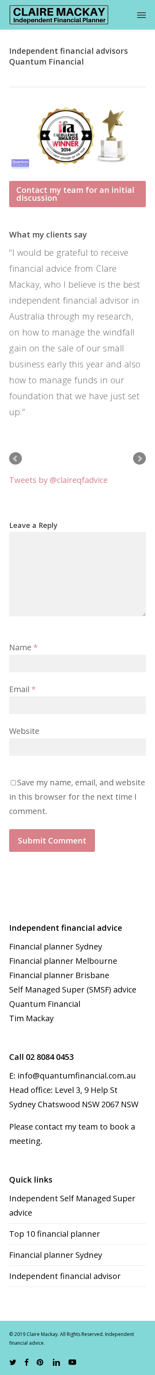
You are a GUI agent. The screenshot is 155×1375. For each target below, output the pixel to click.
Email (22, 689)
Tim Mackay (31, 1018)
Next (139, 458)
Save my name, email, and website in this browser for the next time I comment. (77, 796)
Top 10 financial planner (54, 1233)
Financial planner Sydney (55, 946)
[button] (141, 15)
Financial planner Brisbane (59, 975)
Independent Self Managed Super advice (72, 1205)
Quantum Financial (44, 1003)
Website (24, 731)
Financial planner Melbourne (63, 960)
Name (23, 647)
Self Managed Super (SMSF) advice (72, 989)
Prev (15, 458)
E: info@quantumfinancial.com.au (72, 1075)
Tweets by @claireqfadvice (58, 480)
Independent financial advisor (65, 1276)
